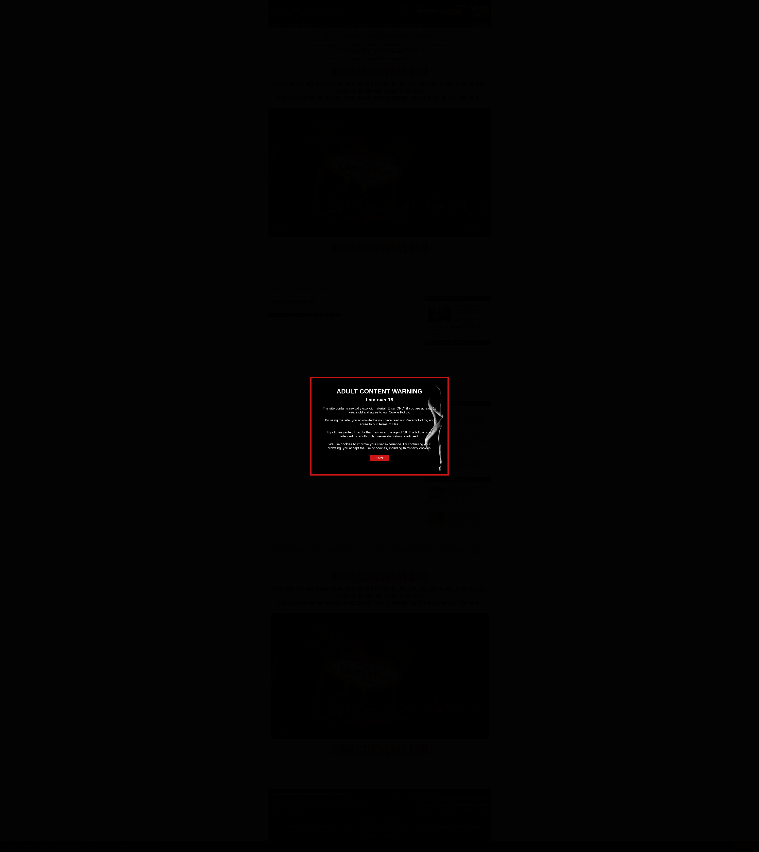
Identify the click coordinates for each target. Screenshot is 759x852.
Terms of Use (388, 424)
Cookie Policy (399, 412)
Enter (379, 458)
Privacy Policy (416, 420)
